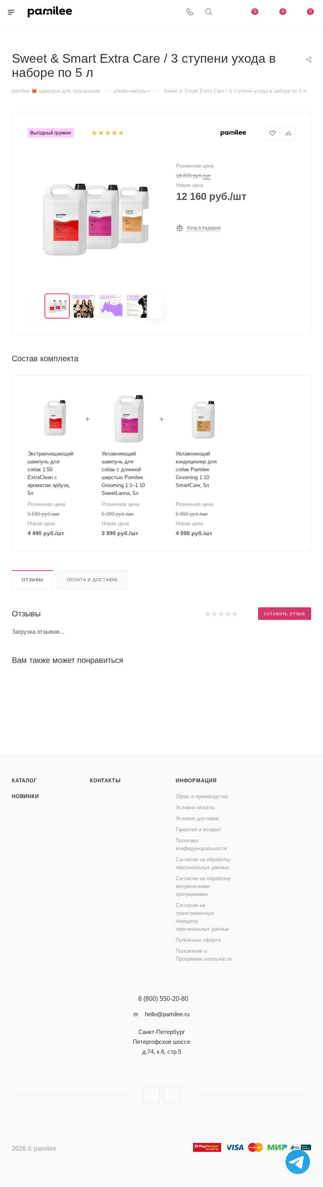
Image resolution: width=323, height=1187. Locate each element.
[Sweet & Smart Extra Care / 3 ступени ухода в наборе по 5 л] (96, 217)
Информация (196, 781)
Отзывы (32, 579)
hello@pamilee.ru (167, 1014)
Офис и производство (202, 796)
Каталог (24, 781)
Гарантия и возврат (198, 829)
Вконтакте (151, 1094)
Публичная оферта (198, 940)
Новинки (25, 796)
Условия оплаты (195, 807)
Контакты (105, 781)
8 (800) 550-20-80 (163, 999)
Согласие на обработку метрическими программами (203, 886)
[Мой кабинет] (227, 12)
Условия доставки (197, 818)
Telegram (171, 1094)
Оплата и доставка (92, 579)
